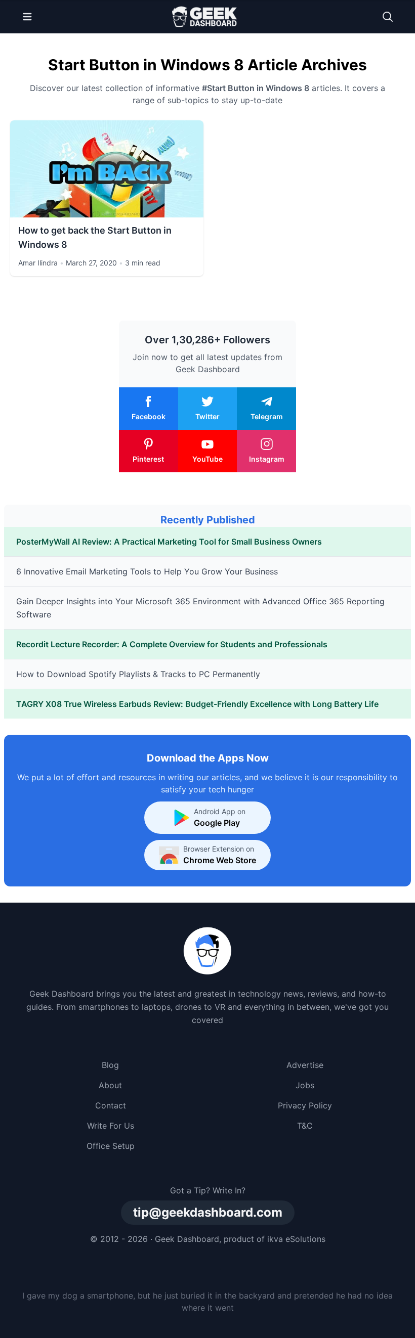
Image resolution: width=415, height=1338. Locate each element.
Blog (110, 1065)
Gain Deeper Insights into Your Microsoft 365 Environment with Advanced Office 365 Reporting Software (200, 607)
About (110, 1085)
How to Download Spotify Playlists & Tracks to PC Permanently (138, 674)
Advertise (304, 1065)
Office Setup (111, 1146)
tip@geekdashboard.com (207, 1212)
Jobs (305, 1085)
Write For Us (110, 1126)
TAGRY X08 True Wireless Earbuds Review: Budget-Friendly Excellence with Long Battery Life (197, 704)
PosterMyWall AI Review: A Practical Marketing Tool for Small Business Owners (169, 542)
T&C (305, 1126)
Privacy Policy (305, 1105)
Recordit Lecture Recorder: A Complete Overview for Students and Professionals (171, 644)
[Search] (388, 17)
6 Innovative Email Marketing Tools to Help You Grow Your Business (147, 571)
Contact (110, 1105)
